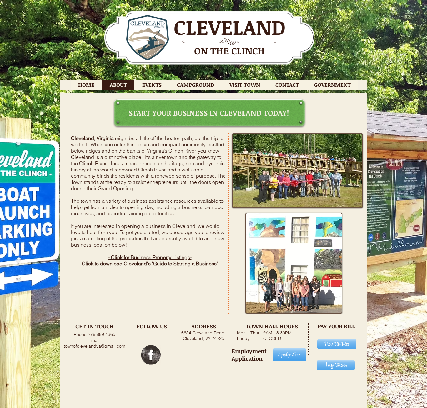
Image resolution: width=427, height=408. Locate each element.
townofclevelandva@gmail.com (94, 346)
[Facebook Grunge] (151, 355)
